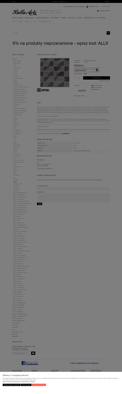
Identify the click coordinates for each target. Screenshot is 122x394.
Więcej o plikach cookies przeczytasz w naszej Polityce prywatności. (19, 381)
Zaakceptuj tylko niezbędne (11, 385)
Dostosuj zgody (26, 385)
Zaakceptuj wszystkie (39, 385)
